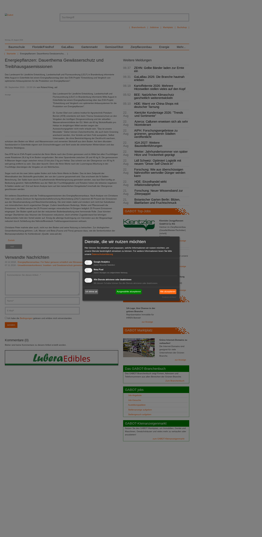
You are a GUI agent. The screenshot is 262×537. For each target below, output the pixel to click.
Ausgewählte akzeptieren (129, 291)
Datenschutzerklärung (102, 254)
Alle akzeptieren (167, 291)
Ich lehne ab (91, 291)
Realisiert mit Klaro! (169, 297)
